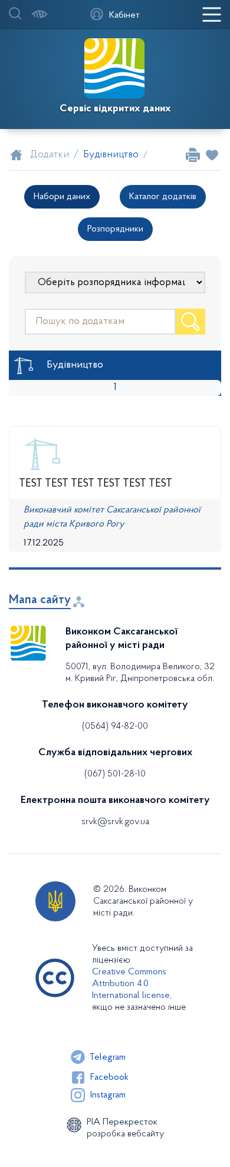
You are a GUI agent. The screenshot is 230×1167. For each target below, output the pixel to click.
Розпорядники (115, 229)
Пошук (190, 322)
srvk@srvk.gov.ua (115, 822)
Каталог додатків (162, 196)
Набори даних (62, 196)
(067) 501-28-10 (115, 774)
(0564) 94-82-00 (115, 726)
